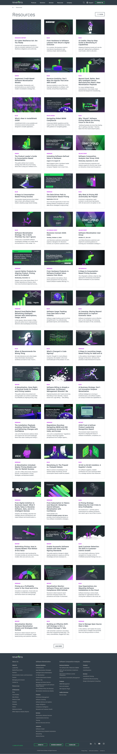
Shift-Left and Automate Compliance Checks (68, 670)
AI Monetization (40, 667)
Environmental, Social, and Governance (22, 675)
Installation (86, 661)
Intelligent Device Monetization (44, 672)
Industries (38, 726)
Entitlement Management (42, 697)
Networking (39, 733)
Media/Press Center (17, 670)
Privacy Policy (84, 750)
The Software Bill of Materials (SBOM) (69, 667)
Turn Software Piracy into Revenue (44, 688)
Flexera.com (72, 744)
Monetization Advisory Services (44, 715)
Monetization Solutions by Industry (45, 691)
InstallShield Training (88, 676)
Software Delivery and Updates (44, 702)
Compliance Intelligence (42, 707)
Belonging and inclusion (18, 680)
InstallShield (86, 667)
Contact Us (100, 2)
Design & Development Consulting (91, 681)
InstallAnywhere (87, 670)
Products (38, 694)
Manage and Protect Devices (43, 682)
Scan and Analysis (64, 686)
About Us (15, 661)
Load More (58, 646)
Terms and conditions (93, 750)
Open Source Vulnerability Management (69, 677)
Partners (14, 672)
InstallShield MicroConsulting (90, 678)
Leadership (15, 667)
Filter (101, 14)
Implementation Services (42, 718)
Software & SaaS (40, 729)
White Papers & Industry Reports (20, 711)
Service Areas (62, 695)
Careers (14, 677)
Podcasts (14, 704)
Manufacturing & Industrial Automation (46, 731)
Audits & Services (63, 692)
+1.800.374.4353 (17, 745)
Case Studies (15, 694)
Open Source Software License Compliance (67, 674)
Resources (15, 686)
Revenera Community (56, 744)
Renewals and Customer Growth (44, 709)
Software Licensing (41, 699)
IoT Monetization (40, 675)
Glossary (14, 702)
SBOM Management (64, 684)
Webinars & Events (17, 709)
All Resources (15, 689)
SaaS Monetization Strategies (43, 670)
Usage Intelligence (40, 704)
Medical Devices (40, 736)
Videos (14, 707)
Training (38, 720)
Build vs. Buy (39, 680)
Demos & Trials (16, 699)
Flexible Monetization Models (43, 677)
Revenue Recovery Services (43, 722)
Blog (13, 692)
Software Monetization (43, 661)
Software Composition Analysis (69, 661)
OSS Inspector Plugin (64, 688)
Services (38, 713)
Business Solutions (41, 665)
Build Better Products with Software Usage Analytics (45, 685)
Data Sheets (15, 697)
